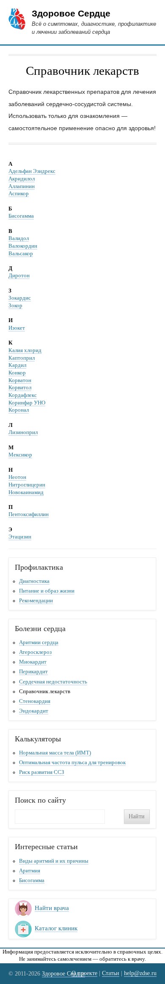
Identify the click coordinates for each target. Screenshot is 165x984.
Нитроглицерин (26, 485)
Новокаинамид (26, 492)
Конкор (17, 373)
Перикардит (33, 672)
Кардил (17, 365)
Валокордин (22, 246)
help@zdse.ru (140, 973)
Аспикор (18, 194)
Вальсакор (20, 254)
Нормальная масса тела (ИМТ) (55, 753)
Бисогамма (21, 216)
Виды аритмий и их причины (53, 861)
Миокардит (33, 662)
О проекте (84, 973)
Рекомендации (36, 601)
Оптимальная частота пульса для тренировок (72, 762)
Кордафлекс (22, 395)
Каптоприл (21, 358)
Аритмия (29, 871)
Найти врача (52, 908)
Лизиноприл (23, 432)
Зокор (15, 306)
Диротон (19, 276)
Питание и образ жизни (46, 591)
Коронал (18, 410)
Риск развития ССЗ (41, 772)
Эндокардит (33, 711)
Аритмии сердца (38, 642)
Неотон (17, 477)
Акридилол (21, 179)
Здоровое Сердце (71, 13)
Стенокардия (34, 701)
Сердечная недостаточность (53, 682)
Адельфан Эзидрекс (31, 171)
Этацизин (19, 537)
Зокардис (19, 298)
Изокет (16, 328)
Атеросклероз (35, 652)
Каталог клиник (56, 928)
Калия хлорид (24, 350)
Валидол (18, 238)
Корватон (19, 380)
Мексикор (20, 455)
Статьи (110, 973)
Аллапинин (21, 186)
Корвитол (19, 388)
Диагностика (34, 581)
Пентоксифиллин (28, 514)
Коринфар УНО (26, 403)
